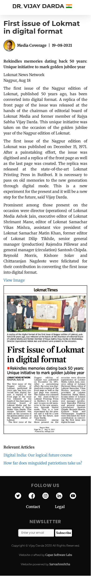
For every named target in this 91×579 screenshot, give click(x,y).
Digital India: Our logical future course (37, 455)
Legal (60, 506)
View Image (14, 280)
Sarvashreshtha (59, 564)
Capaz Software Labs (58, 555)
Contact (40, 506)
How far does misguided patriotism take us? (42, 463)
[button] (86, 6)
